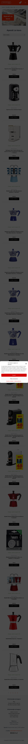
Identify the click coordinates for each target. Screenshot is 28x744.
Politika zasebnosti (17, 381)
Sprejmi (14, 375)
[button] (26, 363)
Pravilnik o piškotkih (10, 381)
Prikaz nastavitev (14, 378)
